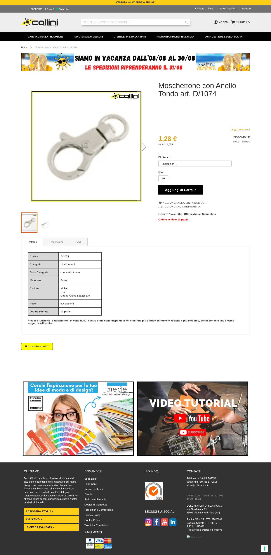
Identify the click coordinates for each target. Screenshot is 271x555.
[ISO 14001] (154, 492)
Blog (210, 8)
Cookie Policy (92, 520)
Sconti (88, 494)
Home (24, 47)
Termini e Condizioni (96, 525)
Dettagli (32, 241)
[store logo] (48, 22)
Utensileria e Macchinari (130, 36)
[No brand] (170, 123)
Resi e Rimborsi (93, 489)
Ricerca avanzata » (40, 527)
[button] (245, 9)
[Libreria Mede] (78, 454)
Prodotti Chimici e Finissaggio (175, 36)
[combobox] (135, 22)
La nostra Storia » (39, 511)
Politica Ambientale (95, 499)
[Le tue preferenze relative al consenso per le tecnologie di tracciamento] (264, 548)
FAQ (78, 241)
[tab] (32, 242)
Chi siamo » (34, 519)
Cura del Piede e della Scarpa (224, 36)
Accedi (224, 22)
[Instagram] (148, 522)
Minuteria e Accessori (88, 36)
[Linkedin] (172, 522)
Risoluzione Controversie (99, 509)
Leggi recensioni (240, 129)
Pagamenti (90, 483)
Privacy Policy (92, 514)
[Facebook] (156, 522)
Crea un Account (226, 8)
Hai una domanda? (37, 346)
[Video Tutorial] (192, 454)
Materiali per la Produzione (45, 36)
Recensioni (56, 241)
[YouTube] (164, 522)
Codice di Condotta (95, 504)
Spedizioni (90, 478)
